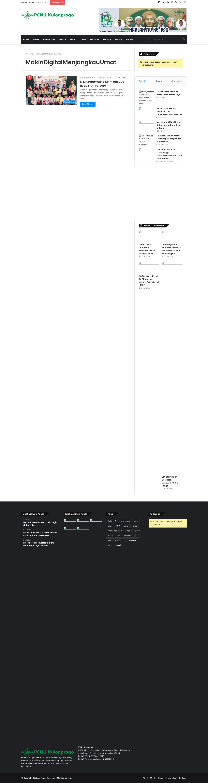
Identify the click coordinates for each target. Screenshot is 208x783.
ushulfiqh (119, 545)
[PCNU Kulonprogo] (47, 15)
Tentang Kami (171, 778)
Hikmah (107, 39)
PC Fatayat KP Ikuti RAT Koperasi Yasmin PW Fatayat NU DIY (149, 280)
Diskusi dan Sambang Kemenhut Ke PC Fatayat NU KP (147, 249)
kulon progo (112, 531)
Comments (176, 81)
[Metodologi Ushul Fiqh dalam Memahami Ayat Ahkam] (146, 126)
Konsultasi (49, 39)
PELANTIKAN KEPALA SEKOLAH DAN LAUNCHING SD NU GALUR (169, 111)
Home (26, 39)
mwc (118, 535)
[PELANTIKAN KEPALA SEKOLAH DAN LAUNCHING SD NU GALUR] (146, 112)
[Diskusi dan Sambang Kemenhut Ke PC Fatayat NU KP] (149, 236)
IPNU (118, 526)
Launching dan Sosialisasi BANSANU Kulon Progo (170, 481)
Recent (159, 81)
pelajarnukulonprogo (116, 540)
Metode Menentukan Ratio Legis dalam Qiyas (169, 93)
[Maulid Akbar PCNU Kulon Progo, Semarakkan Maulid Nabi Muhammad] (146, 153)
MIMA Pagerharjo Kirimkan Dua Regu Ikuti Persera (102, 84)
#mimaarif (112, 521)
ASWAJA (62, 39)
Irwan (69, 778)
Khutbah (94, 39)
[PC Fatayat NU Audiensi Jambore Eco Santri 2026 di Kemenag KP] (172, 236)
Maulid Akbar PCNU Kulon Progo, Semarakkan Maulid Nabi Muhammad (169, 154)
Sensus (118, 39)
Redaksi (182, 778)
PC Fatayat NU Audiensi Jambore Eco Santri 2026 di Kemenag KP (171, 249)
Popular (143, 81)
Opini (72, 39)
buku (136, 521)
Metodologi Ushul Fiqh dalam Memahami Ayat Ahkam (168, 125)
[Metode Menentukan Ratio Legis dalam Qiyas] (146, 97)
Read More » (87, 104)
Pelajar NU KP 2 (88, 78)
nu (138, 535)
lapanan (137, 531)
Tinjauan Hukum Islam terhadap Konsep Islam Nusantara (168, 138)
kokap (134, 526)
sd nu (110, 545)
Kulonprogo (125, 531)
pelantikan (132, 540)
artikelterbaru (125, 521)
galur (110, 526)
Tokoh (82, 39)
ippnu (126, 526)
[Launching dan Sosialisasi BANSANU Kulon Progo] (172, 368)
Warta (36, 39)
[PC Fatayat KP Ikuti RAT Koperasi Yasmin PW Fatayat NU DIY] (149, 267)
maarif (110, 535)
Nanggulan (128, 535)
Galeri (129, 39)
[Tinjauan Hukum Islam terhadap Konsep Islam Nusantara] (146, 140)
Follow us (155, 514)
